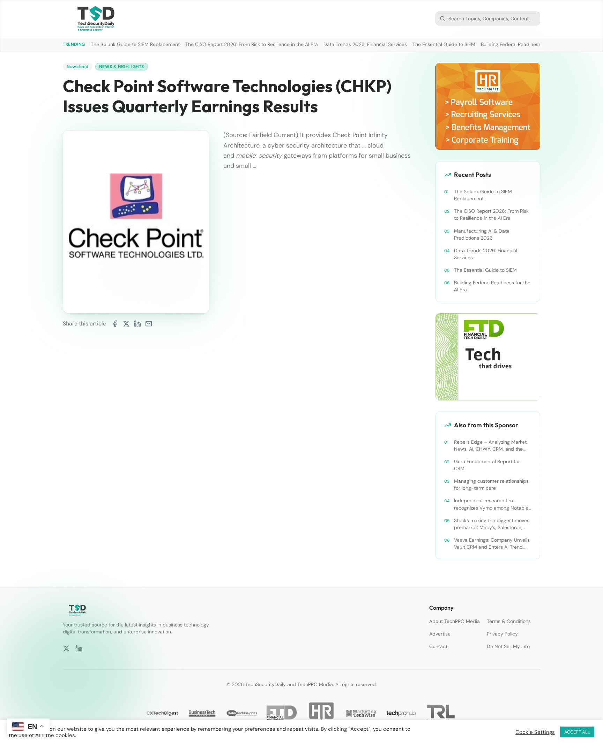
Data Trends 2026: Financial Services (365, 44)
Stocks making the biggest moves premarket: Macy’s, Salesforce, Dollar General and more (491, 524)
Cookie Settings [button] (535, 732)
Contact (438, 646)
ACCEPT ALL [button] (577, 732)
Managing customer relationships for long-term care (491, 484)
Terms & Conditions (509, 621)
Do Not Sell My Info (508, 646)
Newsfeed (78, 66)
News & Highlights (121, 66)
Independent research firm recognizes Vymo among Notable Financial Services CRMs (491, 504)
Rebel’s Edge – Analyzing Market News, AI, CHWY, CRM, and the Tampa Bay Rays (490, 445)
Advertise (440, 634)
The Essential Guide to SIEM (443, 44)
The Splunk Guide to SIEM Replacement (135, 44)
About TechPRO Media (454, 621)
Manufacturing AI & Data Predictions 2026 (481, 234)
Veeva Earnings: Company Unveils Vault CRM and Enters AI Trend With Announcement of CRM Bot (492, 543)
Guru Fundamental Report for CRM (487, 465)
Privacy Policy (502, 634)
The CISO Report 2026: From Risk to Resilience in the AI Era (251, 44)
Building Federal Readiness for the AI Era (526, 44)
